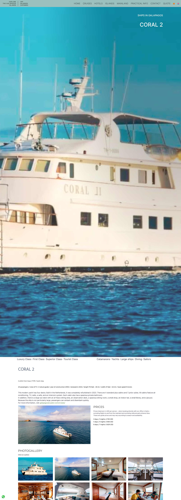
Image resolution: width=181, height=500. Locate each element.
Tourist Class (71, 359)
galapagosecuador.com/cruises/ (52, 403)
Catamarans (103, 359)
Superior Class (54, 359)
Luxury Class (24, 359)
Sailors (147, 359)
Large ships (127, 359)
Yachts (115, 359)
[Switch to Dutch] (178, 3)
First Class (38, 359)
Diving (138, 359)
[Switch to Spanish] (174, 3)
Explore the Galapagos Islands (9, 3)
